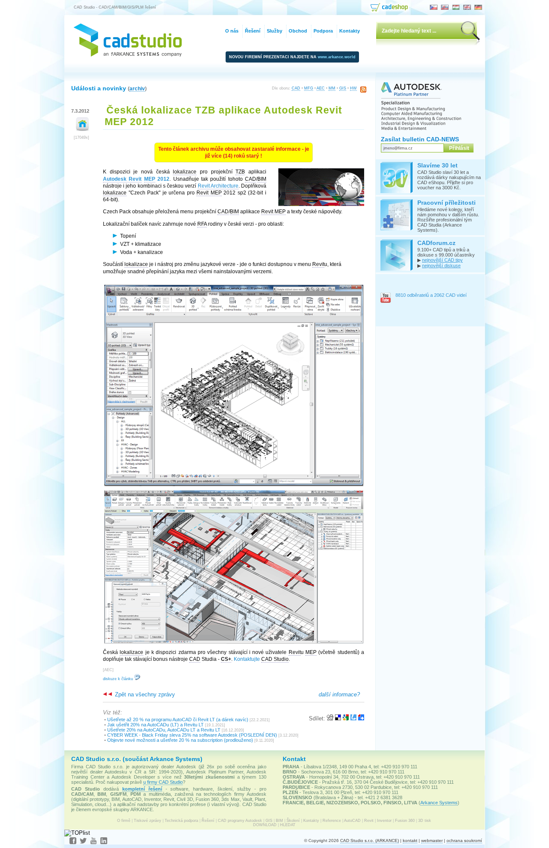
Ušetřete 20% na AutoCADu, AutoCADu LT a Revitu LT (163, 729)
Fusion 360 (405, 820)
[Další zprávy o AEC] (82, 129)
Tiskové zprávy (147, 820)
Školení (293, 820)
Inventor (384, 820)
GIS (342, 88)
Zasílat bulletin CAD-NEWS (420, 139)
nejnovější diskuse (441, 265)
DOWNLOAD (265, 825)
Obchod (298, 30)
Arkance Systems (439, 802)
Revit (369, 820)
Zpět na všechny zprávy (144, 694)
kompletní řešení (142, 788)
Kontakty (311, 820)
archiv (137, 88)
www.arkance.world (337, 57)
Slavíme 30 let (437, 165)
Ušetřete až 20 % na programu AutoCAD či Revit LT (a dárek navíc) (177, 719)
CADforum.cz (436, 242)
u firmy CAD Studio (163, 782)
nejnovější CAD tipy (442, 260)
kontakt (410, 840)
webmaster (432, 840)
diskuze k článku (118, 679)
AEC (321, 88)
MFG (308, 88)
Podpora (323, 30)
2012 (136, 179)
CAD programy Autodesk (240, 820)
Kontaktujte (247, 659)
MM (332, 88)
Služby (274, 30)
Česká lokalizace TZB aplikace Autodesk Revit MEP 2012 (223, 116)
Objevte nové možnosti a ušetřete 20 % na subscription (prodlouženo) (180, 740)
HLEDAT (288, 825)
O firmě (123, 820)
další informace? (339, 694)
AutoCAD (352, 820)
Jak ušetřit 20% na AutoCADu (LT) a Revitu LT (155, 724)
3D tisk (424, 820)
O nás (231, 30)
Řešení (208, 820)
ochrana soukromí (464, 840)
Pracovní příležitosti (446, 202)
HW (353, 88)
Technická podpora (181, 820)
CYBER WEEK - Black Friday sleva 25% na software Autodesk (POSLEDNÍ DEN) (192, 735)
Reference (332, 820)
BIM (279, 820)
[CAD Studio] (128, 54)
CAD (296, 88)
